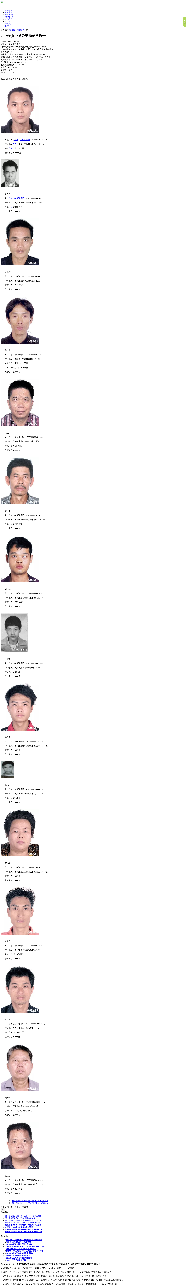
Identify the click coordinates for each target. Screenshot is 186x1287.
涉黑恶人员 (9, 24)
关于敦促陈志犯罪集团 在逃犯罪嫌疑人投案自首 (23, 1220)
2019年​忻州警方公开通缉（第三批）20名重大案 (30, 1203)
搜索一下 (8, 26)
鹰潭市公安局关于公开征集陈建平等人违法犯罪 (23, 1223)
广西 (14, 144)
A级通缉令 (9, 15)
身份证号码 (25, 140)
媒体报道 (8, 21)
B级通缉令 (9, 17)
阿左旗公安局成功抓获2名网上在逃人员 (20, 1218)
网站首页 (8, 10)
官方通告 (8, 12)
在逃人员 (8, 19)
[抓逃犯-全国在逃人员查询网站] (10, 7)
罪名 (10, 148)
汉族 (16, 140)
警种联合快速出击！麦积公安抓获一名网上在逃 (23, 1216)
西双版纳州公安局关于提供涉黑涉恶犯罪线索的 (30, 1201)
